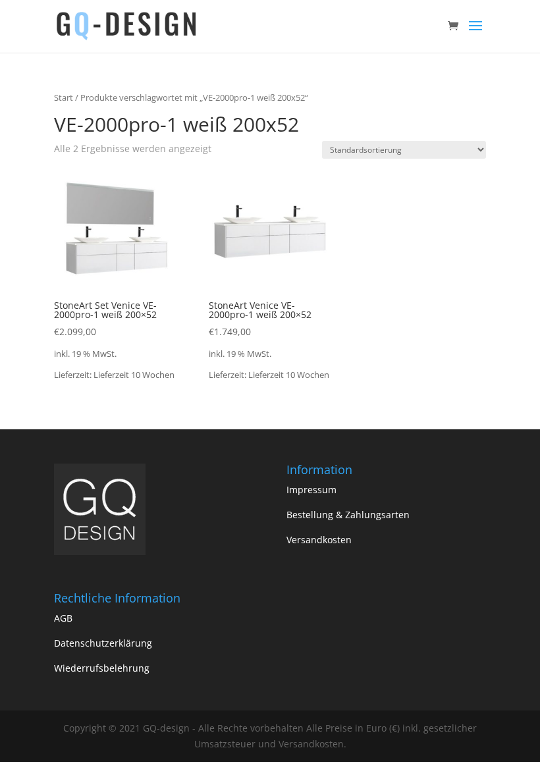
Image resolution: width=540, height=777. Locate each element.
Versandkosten (319, 539)
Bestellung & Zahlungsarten (348, 514)
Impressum (311, 489)
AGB (63, 618)
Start (63, 97)
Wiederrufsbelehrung (101, 668)
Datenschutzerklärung (103, 643)
